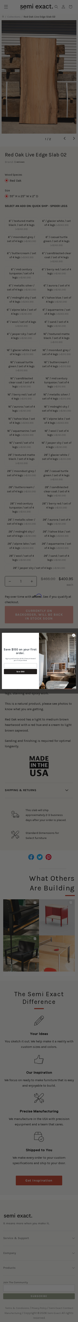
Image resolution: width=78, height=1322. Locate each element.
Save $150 (20, 672)
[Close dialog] (73, 635)
